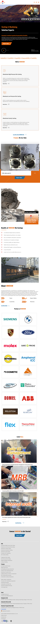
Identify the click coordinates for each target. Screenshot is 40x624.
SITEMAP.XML (3, 618)
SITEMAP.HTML (3, 617)
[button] (1, 13)
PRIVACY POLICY (4, 615)
